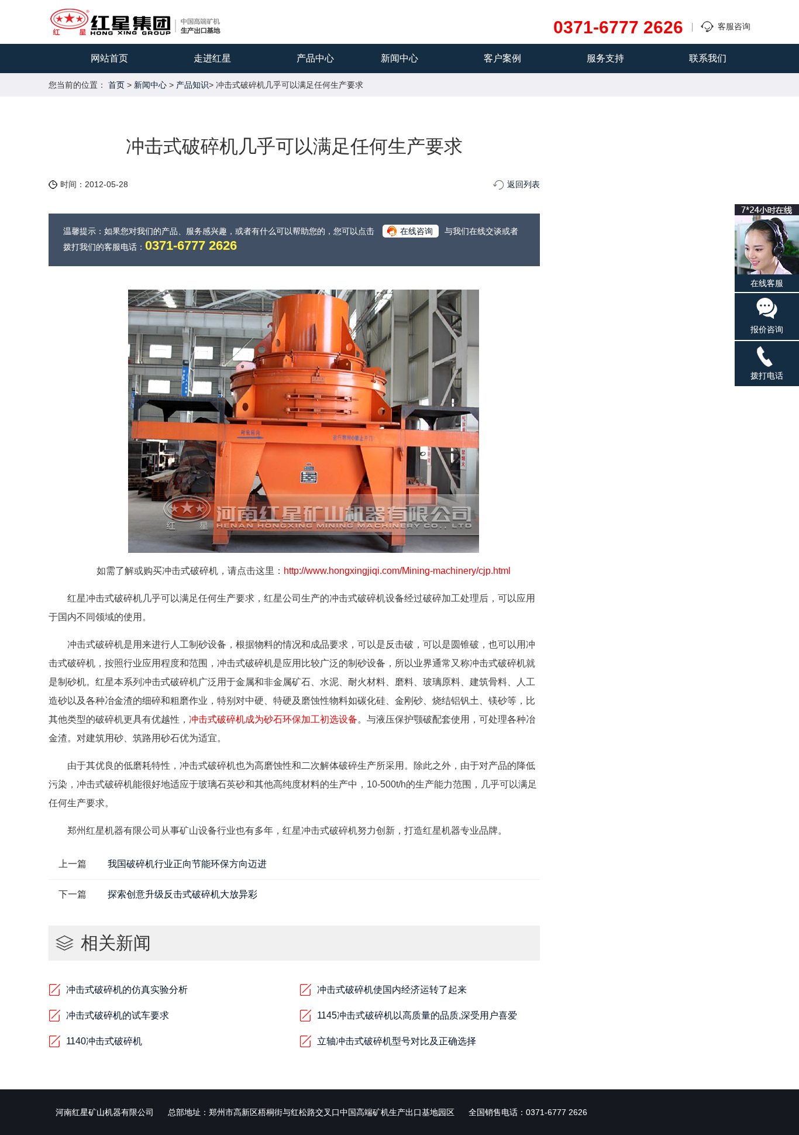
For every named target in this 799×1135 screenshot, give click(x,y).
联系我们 (707, 58)
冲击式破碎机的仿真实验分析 (127, 990)
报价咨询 (766, 329)
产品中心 (315, 58)
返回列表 (523, 184)
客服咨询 (734, 26)
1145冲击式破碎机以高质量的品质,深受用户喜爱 (417, 1015)
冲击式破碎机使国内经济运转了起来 (392, 990)
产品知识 (192, 85)
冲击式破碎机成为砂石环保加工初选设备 (273, 719)
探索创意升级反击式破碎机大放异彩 (182, 894)
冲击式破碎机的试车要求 (117, 1015)
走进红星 (212, 58)
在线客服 (766, 283)
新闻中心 (399, 58)
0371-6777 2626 (618, 27)
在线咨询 (416, 231)
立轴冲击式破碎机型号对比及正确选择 (396, 1041)
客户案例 (502, 58)
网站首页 (109, 58)
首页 (116, 85)
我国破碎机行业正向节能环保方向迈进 (187, 864)
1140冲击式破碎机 (104, 1041)
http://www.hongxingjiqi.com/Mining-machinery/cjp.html (397, 571)
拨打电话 (766, 375)
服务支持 (605, 58)
